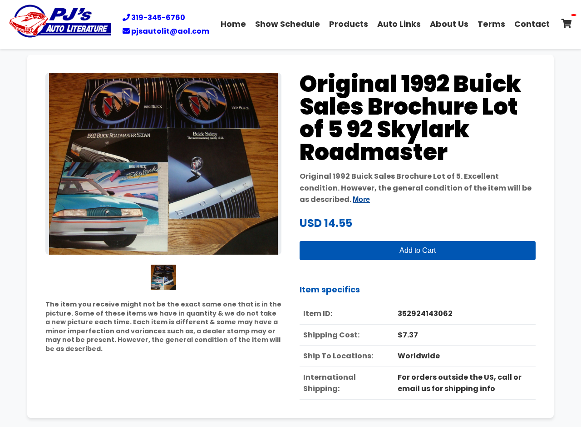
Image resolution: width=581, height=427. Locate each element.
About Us (449, 24)
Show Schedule (287, 24)
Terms (491, 24)
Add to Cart (417, 250)
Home (233, 24)
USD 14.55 (326, 223)
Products (348, 24)
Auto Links (399, 24)
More (361, 199)
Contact (532, 24)
